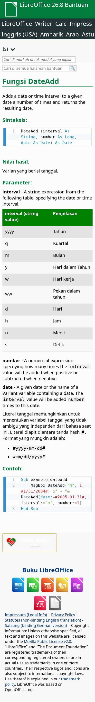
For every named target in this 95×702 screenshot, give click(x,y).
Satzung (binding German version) (36, 625)
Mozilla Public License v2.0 (47, 641)
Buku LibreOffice (47, 570)
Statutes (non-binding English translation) (43, 620)
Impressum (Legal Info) (26, 614)
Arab (72, 34)
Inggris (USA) (19, 34)
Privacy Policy (63, 614)
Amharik (51, 34)
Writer (43, 23)
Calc (60, 23)
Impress (80, 23)
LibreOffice (16, 23)
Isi (5, 48)
